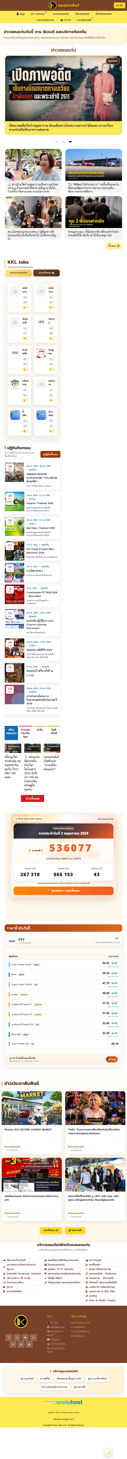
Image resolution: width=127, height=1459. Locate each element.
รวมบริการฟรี (84, 20)
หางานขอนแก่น (61, 14)
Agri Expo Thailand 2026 (40, 527)
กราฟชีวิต (45, 1378)
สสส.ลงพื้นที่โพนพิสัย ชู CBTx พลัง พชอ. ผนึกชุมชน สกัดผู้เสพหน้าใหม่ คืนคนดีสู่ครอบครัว (93, 1198)
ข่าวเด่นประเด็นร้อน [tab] (25, 733)
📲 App (20, 14)
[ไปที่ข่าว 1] (56, 141)
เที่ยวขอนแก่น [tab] (11, 731)
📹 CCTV (65, 20)
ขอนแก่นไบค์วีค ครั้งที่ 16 (39, 670)
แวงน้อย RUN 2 (34, 570)
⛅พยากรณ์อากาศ (44, 20)
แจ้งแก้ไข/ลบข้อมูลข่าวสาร (64, 1419)
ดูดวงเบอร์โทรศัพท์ (97, 1378)
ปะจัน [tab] (40, 730)
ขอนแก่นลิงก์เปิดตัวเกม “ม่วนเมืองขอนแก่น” (51, 763)
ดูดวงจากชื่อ (80, 1386)
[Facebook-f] (8, 1337)
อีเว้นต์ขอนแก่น (104, 14)
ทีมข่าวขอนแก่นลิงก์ (12, 1146)
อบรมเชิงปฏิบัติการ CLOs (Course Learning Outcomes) (40, 624)
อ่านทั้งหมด (32, 798)
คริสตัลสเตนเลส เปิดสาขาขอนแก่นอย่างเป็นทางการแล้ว (31, 1198)
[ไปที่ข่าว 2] (63, 141)
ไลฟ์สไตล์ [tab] (54, 731)
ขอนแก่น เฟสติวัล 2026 (39, 649)
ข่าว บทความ (38, 14)
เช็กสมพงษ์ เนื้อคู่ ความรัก (69, 1378)
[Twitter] (12, 1344)
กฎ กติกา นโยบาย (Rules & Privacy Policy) (63, 1412)
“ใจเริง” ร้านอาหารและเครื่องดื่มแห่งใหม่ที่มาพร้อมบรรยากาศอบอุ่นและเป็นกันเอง (94, 1131)
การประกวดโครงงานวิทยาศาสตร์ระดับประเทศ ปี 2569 (41, 699)
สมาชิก (119, 5)
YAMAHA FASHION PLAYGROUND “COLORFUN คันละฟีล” (41, 477)
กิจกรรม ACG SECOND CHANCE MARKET (28, 1129)
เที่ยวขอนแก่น (82, 14)
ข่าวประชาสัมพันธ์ (21, 1083)
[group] (63, 95)
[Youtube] (25, 1337)
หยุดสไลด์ (113, 61)
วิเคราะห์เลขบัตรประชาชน (54, 1386)
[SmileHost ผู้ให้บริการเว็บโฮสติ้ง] (63, 1402)
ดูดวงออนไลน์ (27, 1378)
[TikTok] (17, 1337)
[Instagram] (33, 1337)
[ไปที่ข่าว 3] (70, 141)
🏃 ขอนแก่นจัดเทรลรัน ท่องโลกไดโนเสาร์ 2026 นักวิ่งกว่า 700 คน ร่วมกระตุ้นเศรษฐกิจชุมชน (31, 773)
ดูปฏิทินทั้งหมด (50, 454)
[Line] (21, 1344)
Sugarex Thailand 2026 (39, 503)
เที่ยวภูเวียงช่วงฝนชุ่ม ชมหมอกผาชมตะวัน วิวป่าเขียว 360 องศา (13, 767)
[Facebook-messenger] (29, 1344)
